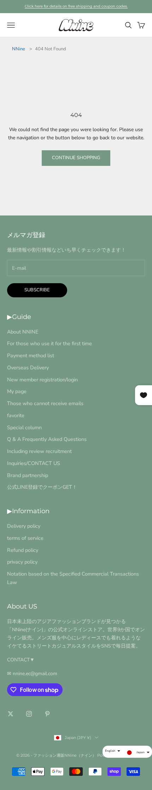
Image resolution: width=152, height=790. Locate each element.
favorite (15, 415)
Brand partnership (27, 475)
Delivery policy (23, 526)
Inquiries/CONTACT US (33, 463)
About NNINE (22, 331)
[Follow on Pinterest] (47, 713)
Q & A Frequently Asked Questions (47, 439)
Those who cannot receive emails (45, 403)
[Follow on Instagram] (29, 713)
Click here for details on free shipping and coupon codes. (76, 6)
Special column (24, 427)
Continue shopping (76, 158)
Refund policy (22, 550)
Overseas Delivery (28, 367)
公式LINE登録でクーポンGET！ (42, 487)
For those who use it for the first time (49, 343)
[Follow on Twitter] (10, 713)
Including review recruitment (39, 451)
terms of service (25, 538)
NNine (18, 49)
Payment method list (30, 355)
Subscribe (37, 290)
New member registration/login (42, 379)
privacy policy (22, 561)
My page (17, 391)
